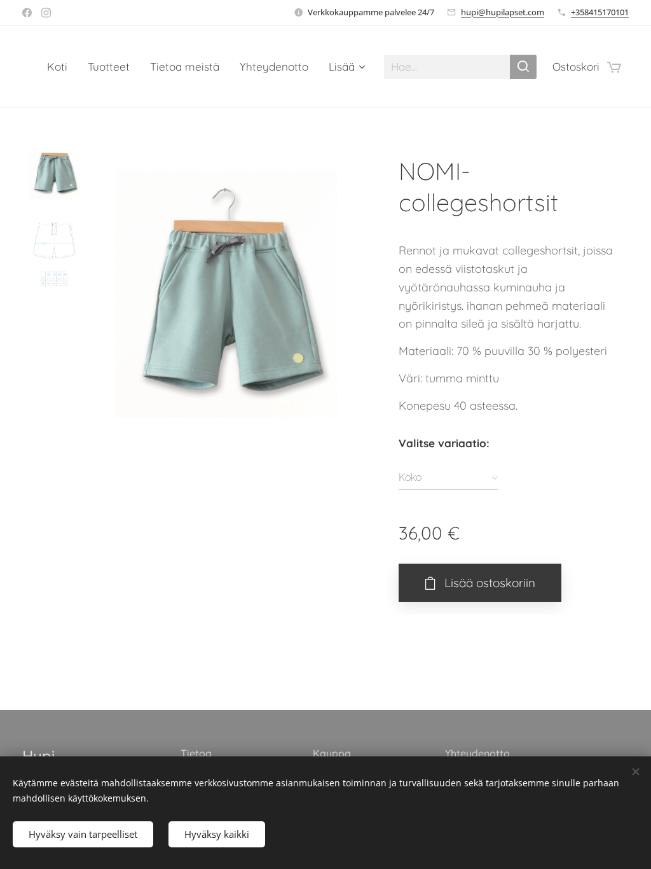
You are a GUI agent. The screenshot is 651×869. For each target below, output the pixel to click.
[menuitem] (61, 67)
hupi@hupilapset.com (502, 12)
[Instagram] (46, 13)
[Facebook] (27, 13)
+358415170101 (600, 12)
